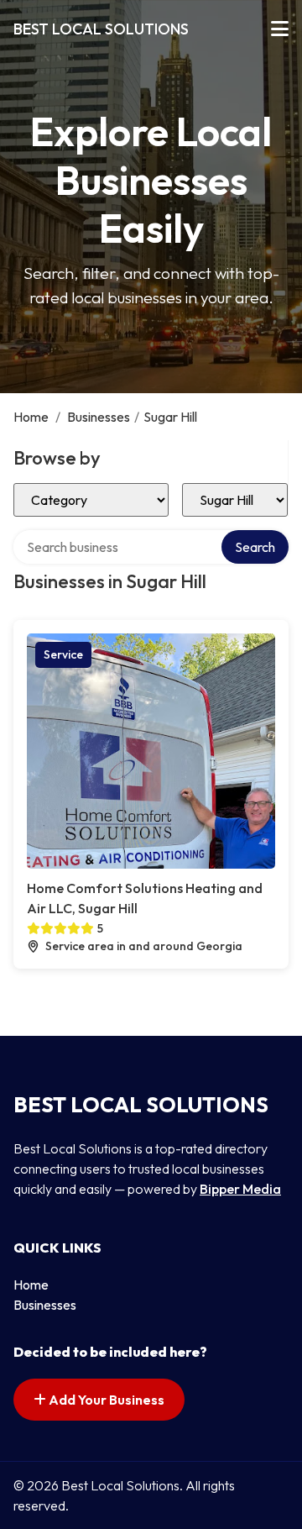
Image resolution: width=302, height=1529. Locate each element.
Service (63, 654)
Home (31, 416)
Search (255, 547)
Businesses (98, 416)
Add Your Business (105, 1399)
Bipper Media (240, 1188)
